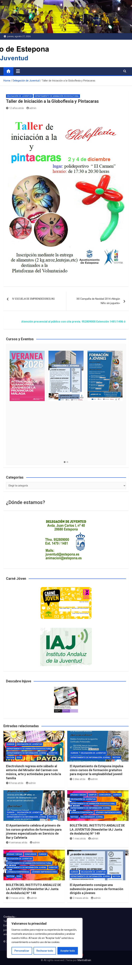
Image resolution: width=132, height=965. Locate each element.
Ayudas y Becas (78, 795)
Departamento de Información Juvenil (26, 753)
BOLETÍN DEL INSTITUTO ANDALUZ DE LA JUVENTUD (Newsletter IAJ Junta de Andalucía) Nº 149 (97, 829)
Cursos (10, 744)
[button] (64, 462)
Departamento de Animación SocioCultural (57, 96)
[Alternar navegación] (18, 71)
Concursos (105, 795)
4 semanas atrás (18, 842)
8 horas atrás (16, 783)
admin (32, 108)
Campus (93, 795)
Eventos (53, 753)
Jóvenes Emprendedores (108, 812)
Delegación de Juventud (19, 96)
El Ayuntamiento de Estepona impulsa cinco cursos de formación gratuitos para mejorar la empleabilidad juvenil (96, 770)
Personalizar (21, 950)
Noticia (10, 757)
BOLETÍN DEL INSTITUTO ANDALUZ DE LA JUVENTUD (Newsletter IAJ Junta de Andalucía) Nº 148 (33, 889)
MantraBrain (84, 960)
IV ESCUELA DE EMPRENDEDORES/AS (33, 298)
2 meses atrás (17, 898)
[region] (44, 938)
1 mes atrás (79, 838)
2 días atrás (79, 779)
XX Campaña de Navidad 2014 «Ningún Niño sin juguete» (98, 301)
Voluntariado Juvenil (92, 817)
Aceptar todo (67, 950)
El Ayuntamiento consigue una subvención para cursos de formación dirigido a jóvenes (96, 889)
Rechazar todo (44, 950)
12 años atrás (16, 108)
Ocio (19, 757)
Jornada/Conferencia (82, 812)
